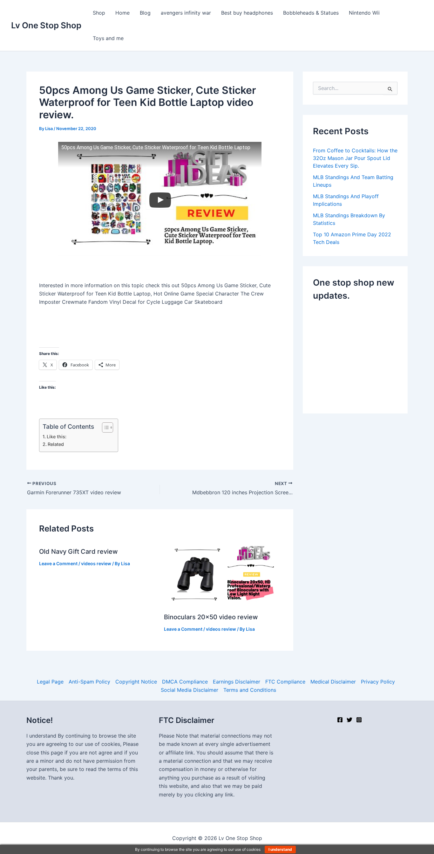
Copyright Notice (136, 681)
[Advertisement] (366, 355)
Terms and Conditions (249, 690)
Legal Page (50, 681)
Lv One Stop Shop (46, 25)
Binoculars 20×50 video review (211, 617)
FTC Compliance (285, 681)
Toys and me (108, 38)
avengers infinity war (186, 13)
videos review (96, 563)
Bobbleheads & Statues (311, 13)
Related (56, 444)
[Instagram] (359, 720)
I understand (280, 849)
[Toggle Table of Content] (104, 427)
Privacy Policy (378, 681)
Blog (145, 13)
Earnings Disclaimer (236, 681)
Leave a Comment (58, 563)
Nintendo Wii (364, 13)
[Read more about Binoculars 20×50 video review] (222, 574)
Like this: (56, 436)
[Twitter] (349, 720)
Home (122, 13)
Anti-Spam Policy (89, 681)
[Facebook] (340, 720)
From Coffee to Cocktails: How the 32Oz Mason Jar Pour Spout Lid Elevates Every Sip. (355, 158)
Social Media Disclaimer (189, 690)
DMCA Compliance (185, 681)
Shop (99, 13)
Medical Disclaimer (333, 681)
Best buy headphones (247, 13)
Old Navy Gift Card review (78, 551)
